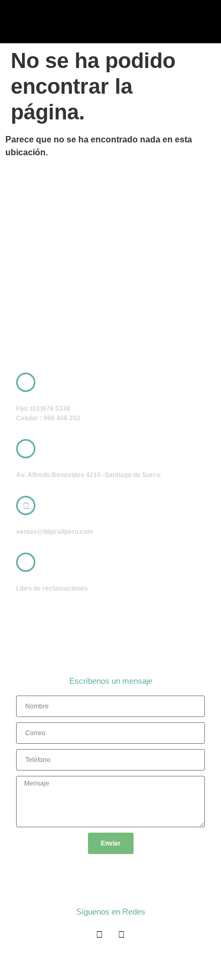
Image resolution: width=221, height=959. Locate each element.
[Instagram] (121, 934)
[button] (150, 21)
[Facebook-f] (99, 934)
